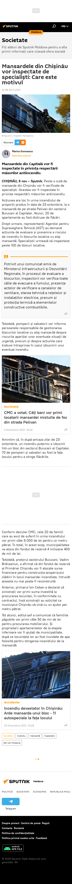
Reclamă (19, 828)
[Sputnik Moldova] (11, 27)
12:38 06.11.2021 (11, 89)
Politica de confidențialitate (18, 833)
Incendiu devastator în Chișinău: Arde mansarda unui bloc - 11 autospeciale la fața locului (33, 713)
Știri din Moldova (12, 742)
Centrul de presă (30, 823)
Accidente (12, 702)
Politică (7, 791)
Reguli (45, 823)
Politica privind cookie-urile (18, 838)
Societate (11, 406)
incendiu (21, 735)
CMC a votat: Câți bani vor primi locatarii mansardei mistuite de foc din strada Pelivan (35, 417)
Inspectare (49, 735)
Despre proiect (10, 823)
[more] (66, 313)
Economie (39, 791)
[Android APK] (13, 848)
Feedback (41, 838)
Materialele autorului (21, 155)
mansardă (35, 735)
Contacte (7, 828)
